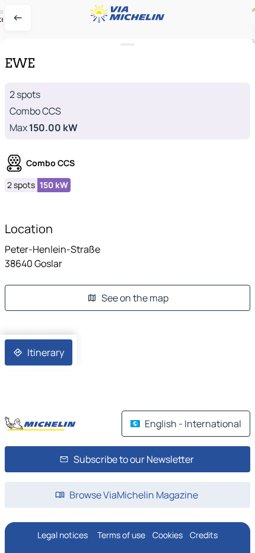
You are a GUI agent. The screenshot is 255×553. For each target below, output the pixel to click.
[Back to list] (18, 18)
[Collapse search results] (127, 45)
